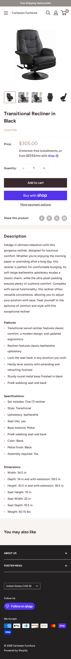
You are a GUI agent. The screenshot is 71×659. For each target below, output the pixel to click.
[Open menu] (6, 13)
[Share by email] (64, 218)
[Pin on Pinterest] (49, 218)
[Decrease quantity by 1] (23, 168)
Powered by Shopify (16, 650)
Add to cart (36, 183)
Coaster (10, 130)
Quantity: (10, 168)
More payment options (35, 204)
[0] (63, 12)
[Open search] (48, 13)
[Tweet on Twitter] (57, 218)
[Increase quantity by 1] (44, 168)
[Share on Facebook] (42, 218)
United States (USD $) (19, 585)
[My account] (56, 13)
